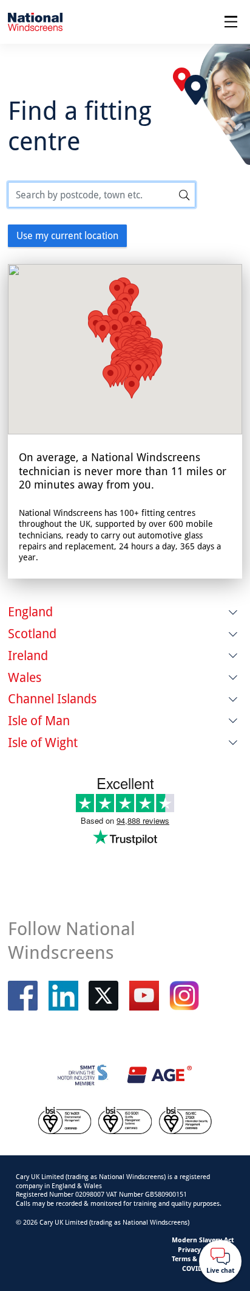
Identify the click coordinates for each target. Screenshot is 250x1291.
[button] (102, 331)
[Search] (184, 194)
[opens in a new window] (103, 996)
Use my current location (67, 235)
